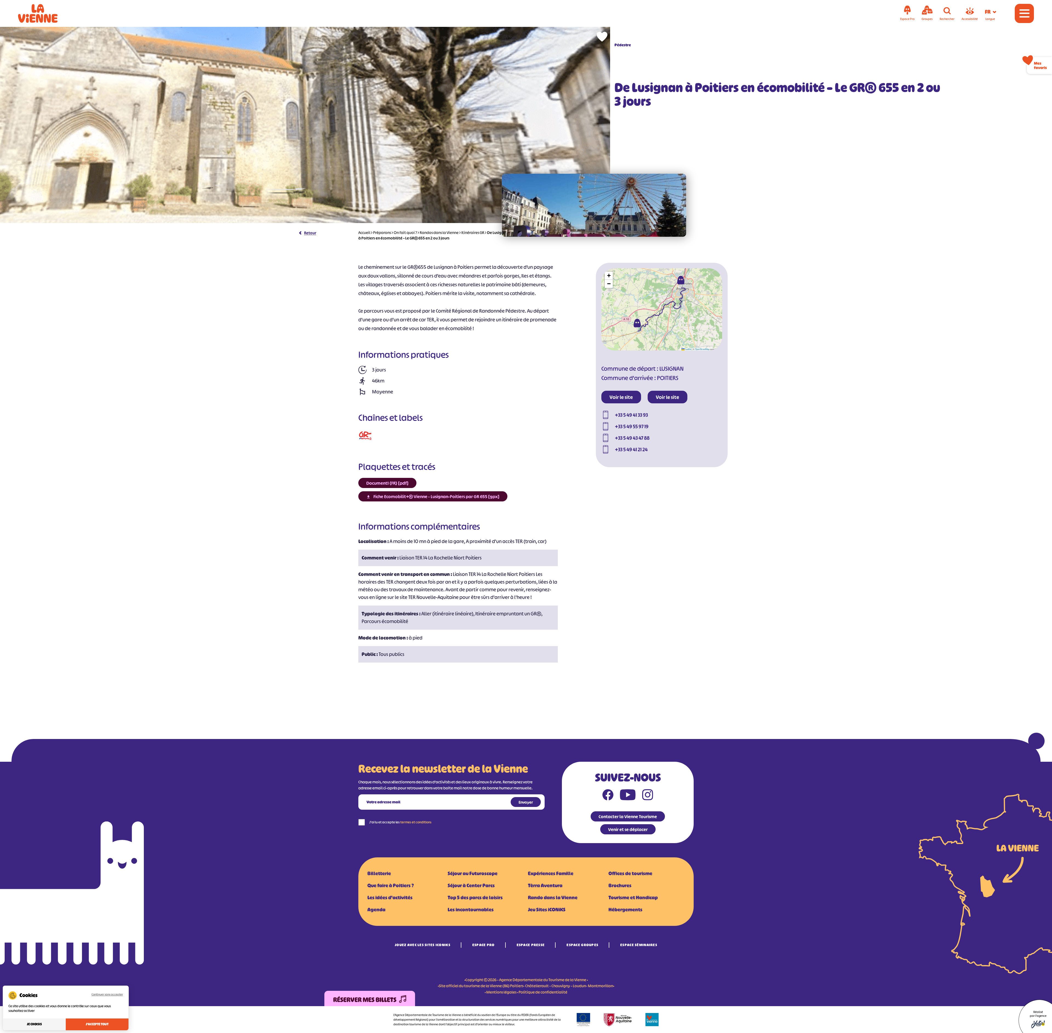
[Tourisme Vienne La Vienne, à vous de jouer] (45, 13)
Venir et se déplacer (628, 829)
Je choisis (34, 1024)
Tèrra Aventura (545, 885)
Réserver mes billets (364, 1000)
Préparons (382, 232)
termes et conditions (415, 822)
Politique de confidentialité (543, 992)
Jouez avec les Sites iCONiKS (422, 945)
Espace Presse (531, 945)
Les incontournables (471, 909)
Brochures (619, 885)
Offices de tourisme (630, 873)
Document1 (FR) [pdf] (387, 483)
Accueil (364, 232)
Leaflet (688, 348)
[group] (594, 205)
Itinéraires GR (472, 232)
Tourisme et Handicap (633, 897)
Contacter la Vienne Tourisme (628, 817)
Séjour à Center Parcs (471, 885)
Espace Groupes (582, 945)
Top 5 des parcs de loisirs (475, 897)
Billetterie (379, 873)
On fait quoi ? (405, 232)
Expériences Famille (550, 873)
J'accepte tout (97, 1024)
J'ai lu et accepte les (400, 822)
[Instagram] (647, 796)
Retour (310, 232)
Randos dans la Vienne (439, 232)
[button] (637, 323)
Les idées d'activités (390, 897)
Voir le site (621, 397)
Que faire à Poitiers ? (390, 885)
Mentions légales (501, 992)
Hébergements (625, 909)
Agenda (376, 909)
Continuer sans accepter (107, 994)
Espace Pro (483, 945)
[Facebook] (607, 796)
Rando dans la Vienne (553, 897)
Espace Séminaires (638, 945)
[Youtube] (628, 796)
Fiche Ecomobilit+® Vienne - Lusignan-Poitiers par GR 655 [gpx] (436, 496)
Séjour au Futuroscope (473, 873)
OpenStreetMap (702, 348)
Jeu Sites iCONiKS (546, 909)
